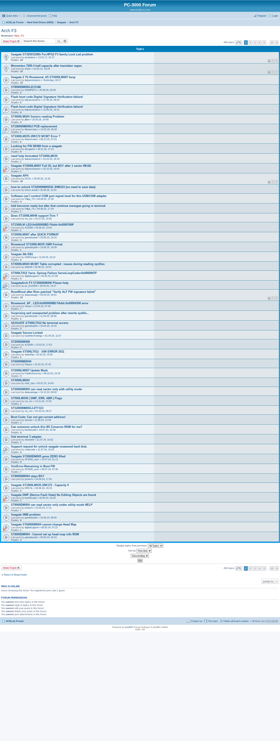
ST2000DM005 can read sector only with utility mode (46, 389)
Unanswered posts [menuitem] (37, 15)
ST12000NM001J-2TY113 (27, 408)
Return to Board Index (15, 574)
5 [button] (264, 42)
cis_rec (29, 218)
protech (29, 479)
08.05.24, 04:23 (48, 537)
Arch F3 (73, 22)
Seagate (61, 22)
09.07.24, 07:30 (50, 469)
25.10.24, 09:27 (43, 411)
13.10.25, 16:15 (51, 159)
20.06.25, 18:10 (48, 237)
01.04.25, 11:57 (53, 335)
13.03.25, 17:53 (43, 344)
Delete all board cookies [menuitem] (236, 621)
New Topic (10, 41)
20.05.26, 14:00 (40, 119)
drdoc (28, 68)
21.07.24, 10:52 (45, 439)
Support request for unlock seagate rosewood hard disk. (49, 446)
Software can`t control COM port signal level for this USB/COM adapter (59, 196)
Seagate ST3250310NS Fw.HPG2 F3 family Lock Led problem (52, 54)
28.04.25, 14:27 (48, 285)
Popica (28, 364)
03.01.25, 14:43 (45, 383)
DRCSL (29, 488)
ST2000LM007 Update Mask (29, 370)
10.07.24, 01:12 (50, 459)
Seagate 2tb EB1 (22, 254)
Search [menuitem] (276, 23)
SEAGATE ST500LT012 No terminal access (39, 323)
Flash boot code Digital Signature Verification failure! (47, 96)
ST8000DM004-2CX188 (26, 87)
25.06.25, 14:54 (43, 227)
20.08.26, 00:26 (47, 90)
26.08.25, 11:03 (48, 190)
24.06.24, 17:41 (43, 479)
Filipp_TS (30, 199)
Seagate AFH (19, 175)
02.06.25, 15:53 (43, 267)
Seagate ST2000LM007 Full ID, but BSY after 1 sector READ (51, 165)
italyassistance (32, 80)
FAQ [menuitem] (54, 15)
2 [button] (250, 42)
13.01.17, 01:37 (46, 57)
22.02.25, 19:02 (44, 354)
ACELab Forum (15, 22)
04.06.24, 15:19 (43, 488)
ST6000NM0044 (21, 361)
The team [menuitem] (213, 621)
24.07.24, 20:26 (47, 429)
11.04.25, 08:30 (48, 316)
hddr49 (28, 267)
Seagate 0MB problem (26, 514)
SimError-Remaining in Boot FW (33, 466)
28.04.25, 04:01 (48, 294)
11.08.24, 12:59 (43, 420)
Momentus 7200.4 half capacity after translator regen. (46, 65)
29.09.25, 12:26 (42, 178)
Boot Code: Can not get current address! (38, 417)
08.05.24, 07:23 (49, 527)
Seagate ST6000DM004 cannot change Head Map (43, 524)
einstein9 (29, 439)
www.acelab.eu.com (140, 10)
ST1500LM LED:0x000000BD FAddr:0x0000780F (42, 224)
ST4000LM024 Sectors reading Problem (37, 116)
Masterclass (31, 129)
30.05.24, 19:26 (47, 498)
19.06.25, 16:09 (48, 247)
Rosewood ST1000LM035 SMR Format (36, 244)
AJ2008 (29, 227)
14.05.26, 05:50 (48, 129)
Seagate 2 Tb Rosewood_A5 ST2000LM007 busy (43, 77)
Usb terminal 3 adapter (26, 436)
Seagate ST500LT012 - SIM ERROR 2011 (37, 351)
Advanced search (65, 41)
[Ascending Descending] (140, 556)
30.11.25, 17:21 (46, 149)
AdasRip (29, 354)
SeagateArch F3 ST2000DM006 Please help (39, 282)
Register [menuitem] (262, 15)
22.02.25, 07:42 (43, 364)
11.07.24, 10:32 (46, 449)
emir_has (30, 383)
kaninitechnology (33, 335)
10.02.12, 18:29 (41, 68)
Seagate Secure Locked (27, 332)
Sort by (132, 550)
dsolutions (30, 57)
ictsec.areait (31, 190)
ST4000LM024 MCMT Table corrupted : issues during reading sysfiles (58, 264)
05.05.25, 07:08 (49, 276)
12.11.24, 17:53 (43, 401)
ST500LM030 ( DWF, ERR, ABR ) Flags (36, 398)
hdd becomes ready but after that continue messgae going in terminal (58, 205)
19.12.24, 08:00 (48, 392)
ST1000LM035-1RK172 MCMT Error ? (35, 136)
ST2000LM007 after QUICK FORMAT (35, 234)
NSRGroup (31, 257)
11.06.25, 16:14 (47, 257)
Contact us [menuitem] (196, 621)
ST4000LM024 (20, 380)
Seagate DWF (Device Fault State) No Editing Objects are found (53, 495)
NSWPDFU (31, 90)
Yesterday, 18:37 (52, 80)
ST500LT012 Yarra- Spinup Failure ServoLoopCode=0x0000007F (54, 273)
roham (28, 306)
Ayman (28, 420)
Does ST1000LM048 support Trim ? (34, 215)
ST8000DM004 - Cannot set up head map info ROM (45, 534)
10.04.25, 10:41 (48, 326)
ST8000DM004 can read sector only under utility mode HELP (52, 504)
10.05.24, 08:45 (48, 517)
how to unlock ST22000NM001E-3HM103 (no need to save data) (53, 187)
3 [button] (255, 42)
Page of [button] (238, 42)
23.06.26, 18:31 (51, 109)
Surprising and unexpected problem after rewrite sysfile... (50, 313)
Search (59, 41)
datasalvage (31, 294)
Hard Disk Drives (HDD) (40, 22)
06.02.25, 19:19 (52, 373)
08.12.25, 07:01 (48, 139)
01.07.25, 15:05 (43, 218)
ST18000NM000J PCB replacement (34, 126)
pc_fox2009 (31, 285)
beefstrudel (31, 429)
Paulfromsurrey (33, 373)
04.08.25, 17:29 (45, 199)
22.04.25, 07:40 (42, 306)
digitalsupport (32, 276)
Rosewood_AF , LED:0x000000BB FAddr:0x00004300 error (49, 303)
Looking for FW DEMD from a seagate (36, 146)
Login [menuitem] (275, 15)
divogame (30, 149)
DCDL (28, 178)
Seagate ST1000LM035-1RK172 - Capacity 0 (40, 485)
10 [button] (272, 42)
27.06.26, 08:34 (51, 99)
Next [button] (277, 42)
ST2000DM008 (20, 341)
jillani (27, 119)
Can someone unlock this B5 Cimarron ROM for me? (46, 426)
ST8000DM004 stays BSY (27, 476)
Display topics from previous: (132, 545)
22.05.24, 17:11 (43, 507)
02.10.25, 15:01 (51, 168)
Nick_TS (19, 35)
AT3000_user (32, 459)
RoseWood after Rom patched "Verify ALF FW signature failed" (53, 291)
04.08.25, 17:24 (45, 208)
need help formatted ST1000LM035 (34, 156)
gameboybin (31, 237)
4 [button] (259, 42)
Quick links (12, 15)
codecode (30, 449)
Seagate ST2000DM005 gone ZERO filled (38, 456)
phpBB (128, 627)
